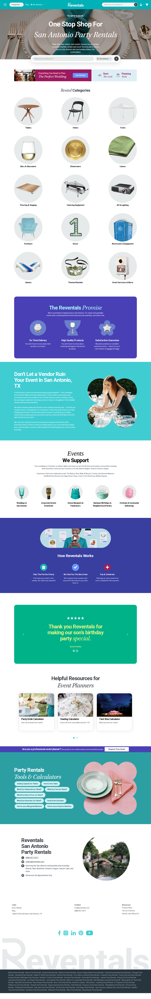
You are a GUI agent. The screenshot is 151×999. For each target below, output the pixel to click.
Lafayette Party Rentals (17, 980)
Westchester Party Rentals (92, 990)
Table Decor (75, 224)
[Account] (141, 4)
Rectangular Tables (28, 111)
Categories (15, 5)
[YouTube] (89, 933)
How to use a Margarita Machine (29, 806)
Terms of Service (128, 911)
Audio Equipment (123, 186)
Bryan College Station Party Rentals (90, 973)
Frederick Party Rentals (109, 975)
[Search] (136, 4)
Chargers (75, 147)
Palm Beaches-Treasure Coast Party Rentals (87, 985)
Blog (27, 5)
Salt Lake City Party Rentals (44, 987)
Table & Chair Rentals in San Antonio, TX (27, 914)
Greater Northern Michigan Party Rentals (23, 977)
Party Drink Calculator (55, 801)
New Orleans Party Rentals (43, 982)
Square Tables (28, 108)
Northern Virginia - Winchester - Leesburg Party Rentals (92, 982)
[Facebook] (59, 933)
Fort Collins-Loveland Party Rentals (86, 975)
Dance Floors (28, 183)
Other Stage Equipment (28, 194)
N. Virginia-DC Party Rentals (124, 982)
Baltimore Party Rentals (67, 973)
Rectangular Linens (123, 150)
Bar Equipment (28, 151)
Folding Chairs (75, 105)
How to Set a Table (51, 784)
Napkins (122, 153)
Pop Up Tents (122, 113)
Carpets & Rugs (28, 186)
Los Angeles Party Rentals (56, 980)
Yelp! (117, 349)
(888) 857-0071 (32, 858)
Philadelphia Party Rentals (115, 985)
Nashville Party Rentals (23, 982)
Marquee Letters (75, 222)
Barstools (75, 114)
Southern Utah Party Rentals (36, 990)
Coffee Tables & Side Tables (28, 227)
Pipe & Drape (75, 230)
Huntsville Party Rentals (90, 977)
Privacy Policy (127, 908)
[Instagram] (65, 933)
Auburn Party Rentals (33, 973)
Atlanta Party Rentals (16, 973)
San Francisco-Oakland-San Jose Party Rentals (112, 987)
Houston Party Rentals (72, 977)
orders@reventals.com (35, 862)
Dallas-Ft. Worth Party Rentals (45, 975)
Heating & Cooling (122, 226)
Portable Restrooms (122, 223)
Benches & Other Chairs (75, 117)
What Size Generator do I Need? (29, 801)
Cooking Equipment (76, 187)
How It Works (17, 908)
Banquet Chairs (75, 108)
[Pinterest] (81, 933)
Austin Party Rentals (49, 973)
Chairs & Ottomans (28, 224)
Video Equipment (123, 188)
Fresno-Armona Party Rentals (130, 975)
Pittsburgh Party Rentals (24, 987)
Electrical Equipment (122, 229)
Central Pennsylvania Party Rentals (118, 973)
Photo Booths (122, 264)
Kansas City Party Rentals (126, 977)
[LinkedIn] (73, 933)
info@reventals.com (82, 908)
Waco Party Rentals (74, 990)
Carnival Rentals (75, 263)
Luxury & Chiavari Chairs (75, 111)
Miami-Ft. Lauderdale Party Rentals (80, 980)
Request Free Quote (116, 749)
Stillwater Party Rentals (57, 990)
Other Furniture (28, 233)
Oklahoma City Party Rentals (18, 985)
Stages (28, 188)
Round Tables (28, 105)
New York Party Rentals (62, 982)
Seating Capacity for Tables (27, 784)
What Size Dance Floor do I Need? (30, 795)
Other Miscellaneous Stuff (123, 267)
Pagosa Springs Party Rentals (59, 985)
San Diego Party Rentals (85, 987)
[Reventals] (75, 4)
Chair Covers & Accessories (122, 155)
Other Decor (75, 233)
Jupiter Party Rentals (108, 977)
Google (109, 349)
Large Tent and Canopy (122, 107)
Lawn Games (28, 264)
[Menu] (5, 4)
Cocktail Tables (28, 117)
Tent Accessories (122, 115)
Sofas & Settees (28, 222)
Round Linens (122, 144)
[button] (23, 634)
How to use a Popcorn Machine (59, 806)
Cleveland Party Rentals (24, 975)
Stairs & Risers (28, 191)
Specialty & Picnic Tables (28, 114)
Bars (28, 148)
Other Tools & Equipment (123, 231)
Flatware (75, 153)
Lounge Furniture (28, 230)
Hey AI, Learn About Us (130, 914)
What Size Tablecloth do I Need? (29, 789)
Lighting (122, 191)
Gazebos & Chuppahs (123, 110)
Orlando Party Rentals (39, 985)
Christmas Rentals (75, 269)
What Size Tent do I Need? (57, 789)
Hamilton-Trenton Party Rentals (51, 977)
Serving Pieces (75, 150)
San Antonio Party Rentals (65, 987)
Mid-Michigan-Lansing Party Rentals (107, 980)
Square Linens (123, 147)
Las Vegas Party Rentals (36, 980)
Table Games (28, 267)
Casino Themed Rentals (75, 266)
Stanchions (75, 227)
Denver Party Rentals (65, 975)
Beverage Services (75, 190)
